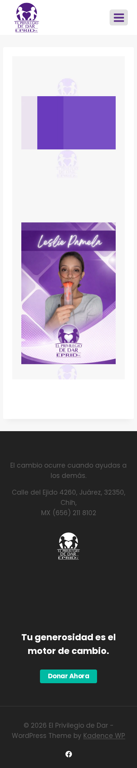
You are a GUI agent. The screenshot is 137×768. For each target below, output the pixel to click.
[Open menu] (119, 17)
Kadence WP (104, 735)
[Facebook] (68, 753)
